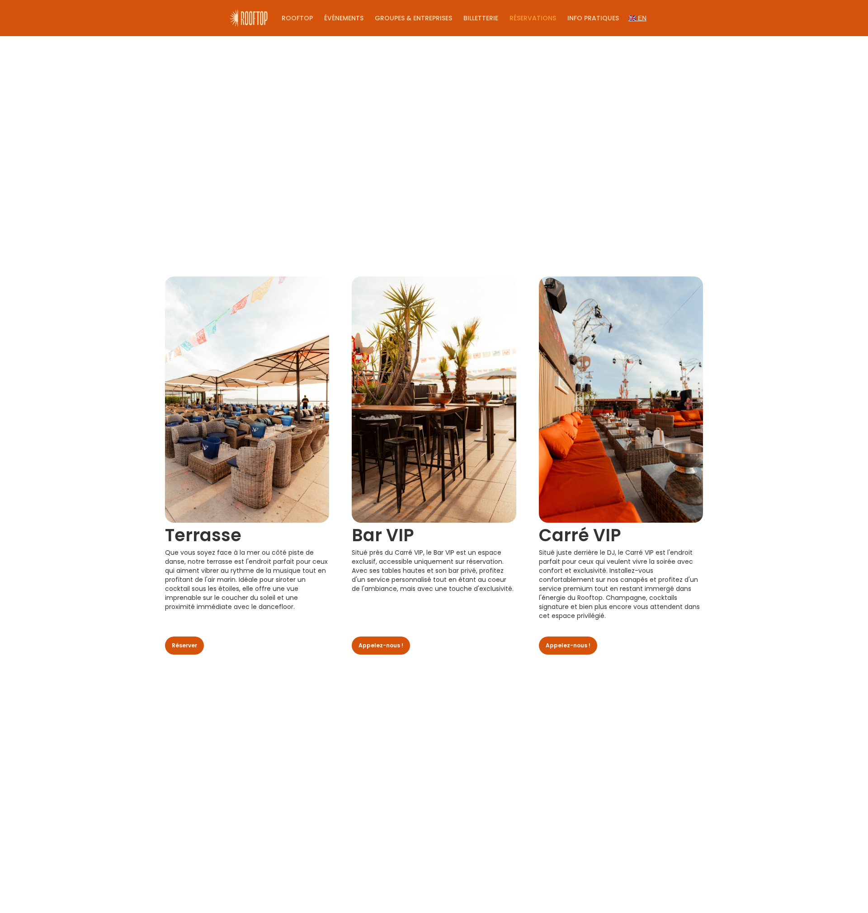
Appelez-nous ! (381, 645)
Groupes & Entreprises (413, 18)
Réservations (532, 18)
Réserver (184, 645)
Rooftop (297, 18)
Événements (343, 18)
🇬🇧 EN (637, 18)
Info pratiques (593, 18)
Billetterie (480, 18)
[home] (249, 18)
